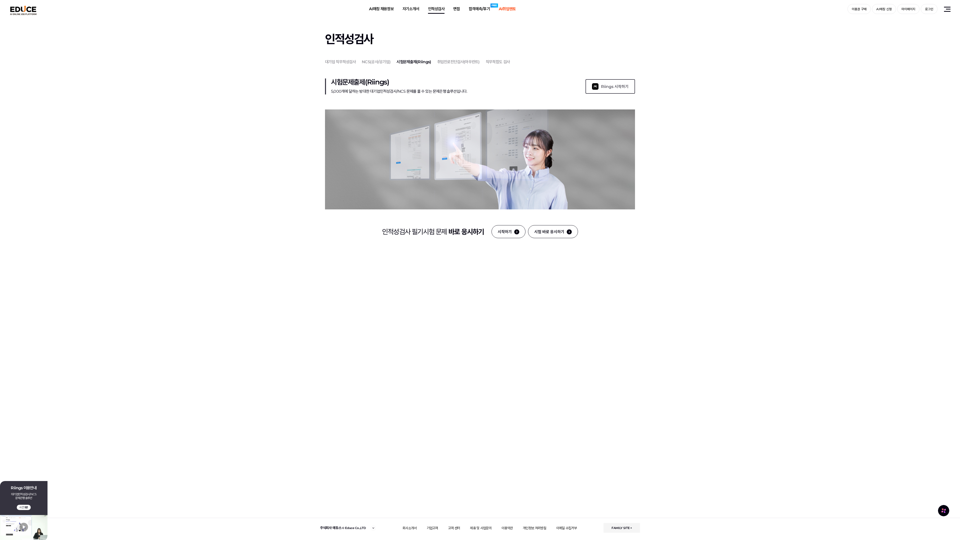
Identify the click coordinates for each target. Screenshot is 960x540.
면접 (456, 8)
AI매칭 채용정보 (381, 8)
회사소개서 (409, 528)
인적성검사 (436, 8)
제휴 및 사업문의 (481, 528)
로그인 (929, 9)
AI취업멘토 (507, 8)
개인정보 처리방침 (534, 528)
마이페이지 (908, 9)
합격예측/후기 (479, 8)
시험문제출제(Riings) (413, 61)
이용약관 (507, 528)
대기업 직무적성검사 (340, 61)
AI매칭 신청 (884, 9)
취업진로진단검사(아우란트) (458, 61)
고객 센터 (454, 528)
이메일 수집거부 (566, 528)
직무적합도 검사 (498, 61)
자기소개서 (410, 8)
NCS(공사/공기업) (376, 61)
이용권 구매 (859, 9)
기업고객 (432, 528)
